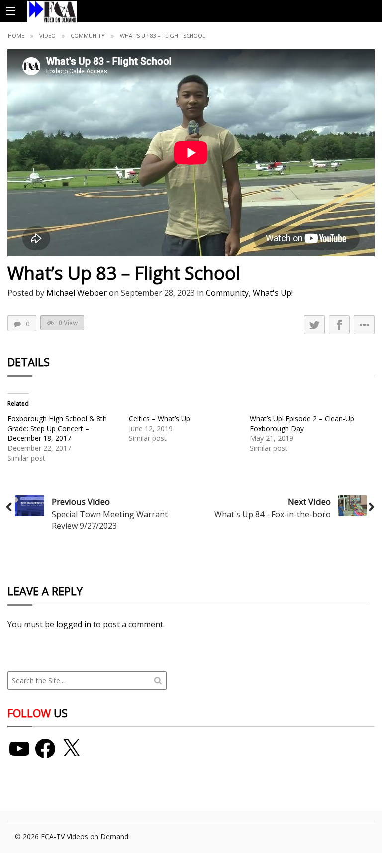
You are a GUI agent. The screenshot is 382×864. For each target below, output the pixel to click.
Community (88, 35)
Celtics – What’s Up (159, 418)
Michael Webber (76, 292)
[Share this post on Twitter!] (314, 324)
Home (16, 35)
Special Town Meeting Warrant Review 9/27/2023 (110, 520)
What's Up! (273, 292)
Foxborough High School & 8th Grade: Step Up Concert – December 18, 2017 (57, 428)
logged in (73, 624)
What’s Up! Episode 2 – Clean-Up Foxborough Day (302, 423)
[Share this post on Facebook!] (339, 324)
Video (47, 35)
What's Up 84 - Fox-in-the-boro (272, 514)
